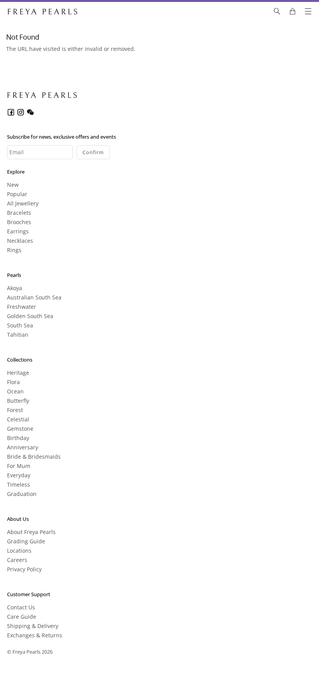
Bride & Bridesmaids (34, 456)
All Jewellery (23, 203)
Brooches (19, 222)
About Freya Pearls (31, 532)
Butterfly (18, 400)
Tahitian (17, 334)
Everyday (18, 475)
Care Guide (21, 616)
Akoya (14, 288)
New (13, 184)
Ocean (15, 391)
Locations (19, 550)
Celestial (18, 419)
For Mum (18, 466)
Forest (15, 410)
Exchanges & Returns (34, 635)
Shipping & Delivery (32, 626)
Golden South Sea (30, 316)
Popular (17, 194)
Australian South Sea (34, 297)
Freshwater (21, 306)
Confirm (93, 152)
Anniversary (22, 447)
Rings (14, 250)
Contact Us (21, 607)
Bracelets (19, 212)
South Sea (20, 325)
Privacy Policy (24, 569)
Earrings (18, 231)
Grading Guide (26, 541)
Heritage (18, 372)
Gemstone (20, 428)
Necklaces (20, 240)
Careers (17, 560)
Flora (13, 382)
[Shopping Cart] (292, 11)
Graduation (22, 494)
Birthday (18, 438)
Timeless (18, 484)
